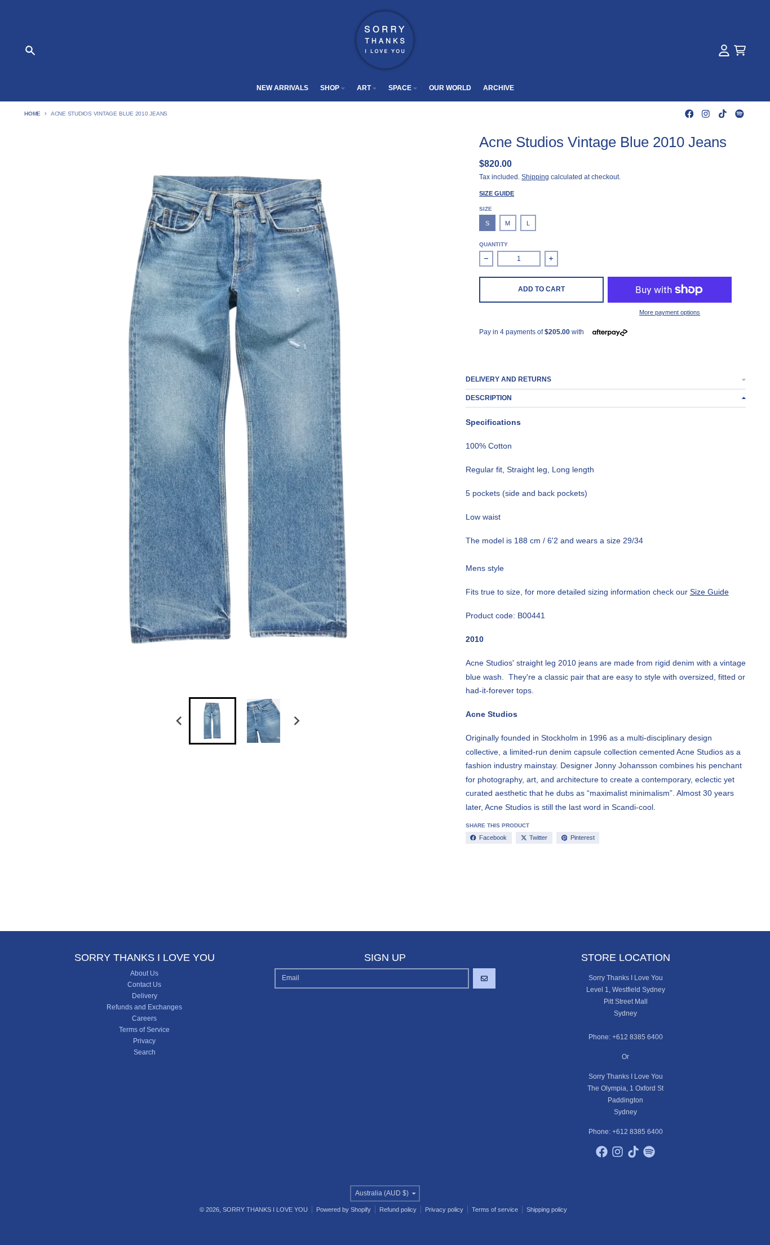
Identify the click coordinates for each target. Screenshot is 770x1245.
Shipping (535, 177)
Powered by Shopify (343, 1209)
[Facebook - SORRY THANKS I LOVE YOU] (689, 113)
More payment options (669, 312)
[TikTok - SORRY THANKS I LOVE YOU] (722, 113)
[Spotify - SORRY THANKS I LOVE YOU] (739, 113)
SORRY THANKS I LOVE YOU (265, 1209)
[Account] (724, 50)
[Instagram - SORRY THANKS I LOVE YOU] (706, 113)
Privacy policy (444, 1209)
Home (32, 113)
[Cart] (740, 50)
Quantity (493, 244)
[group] (212, 721)
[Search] (30, 50)
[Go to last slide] (180, 721)
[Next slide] (296, 721)
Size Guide (496, 193)
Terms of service (495, 1209)
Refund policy (398, 1209)
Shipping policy (546, 1209)
